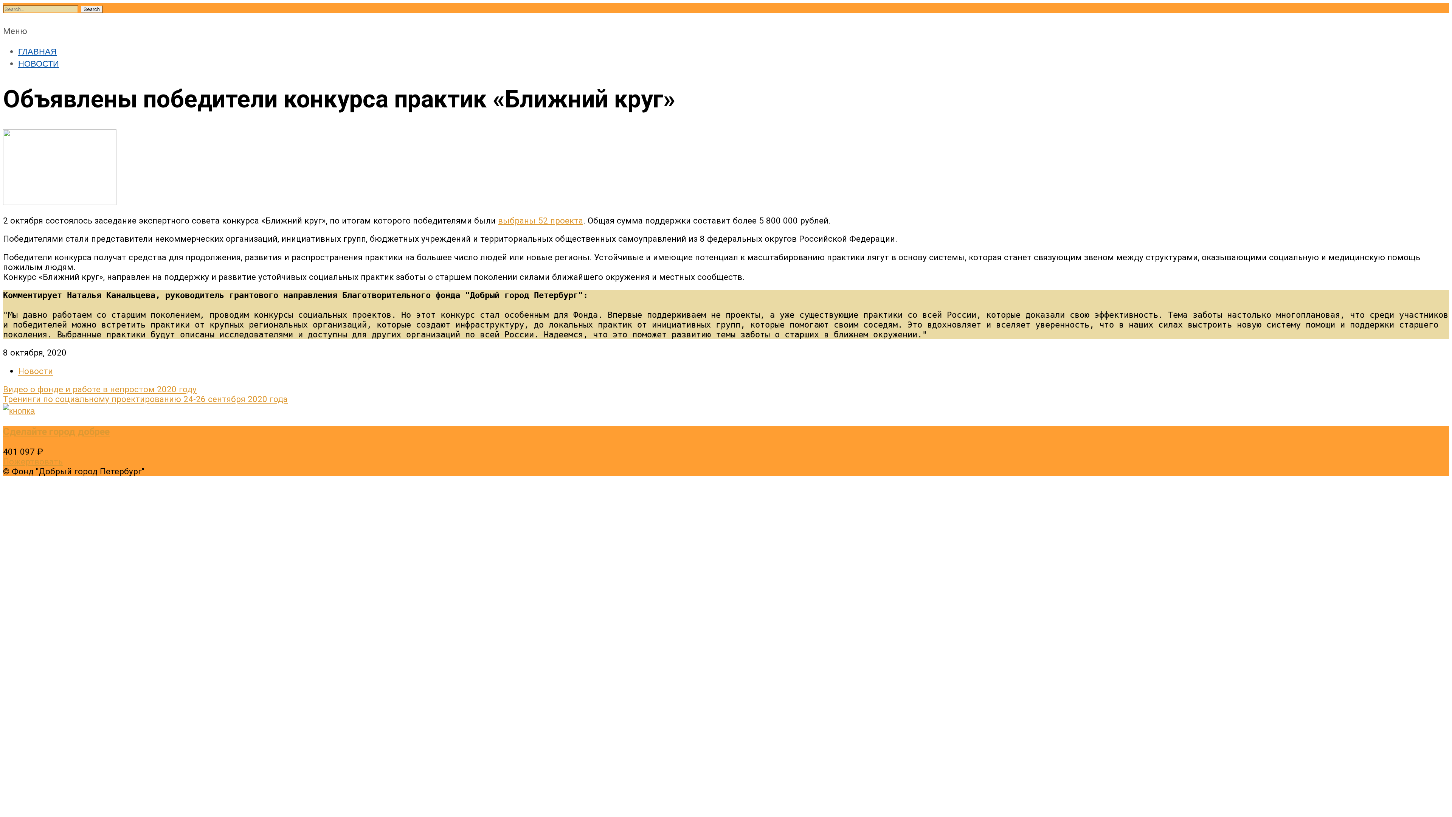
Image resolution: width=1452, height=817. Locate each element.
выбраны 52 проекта (540, 220)
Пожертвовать (33, 461)
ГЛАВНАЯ (37, 51)
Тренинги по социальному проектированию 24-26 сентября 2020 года (145, 399)
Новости (35, 371)
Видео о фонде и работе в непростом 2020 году (100, 389)
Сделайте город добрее (56, 431)
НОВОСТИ (38, 63)
